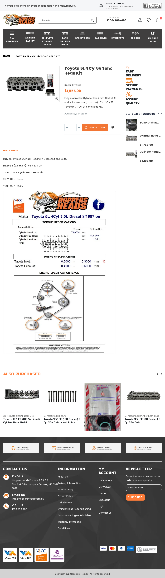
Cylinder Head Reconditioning (74, 509)
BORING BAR (156, 155)
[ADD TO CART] (14, 388)
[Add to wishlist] (112, 127)
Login (101, 506)
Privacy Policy (65, 496)
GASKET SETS (81, 416)
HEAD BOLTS (40, 416)
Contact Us (105, 512)
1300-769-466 (116, 20)
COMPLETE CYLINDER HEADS (127, 416)
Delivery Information (69, 483)
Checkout (104, 500)
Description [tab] (10, 150)
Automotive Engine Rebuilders (74, 515)
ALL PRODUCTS (29, 416)
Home (6, 56)
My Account (105, 480)
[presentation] (158, 114)
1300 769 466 (19, 509)
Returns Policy (65, 489)
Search (92, 20)
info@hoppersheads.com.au (28, 498)
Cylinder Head (65, 502)
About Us (63, 476)
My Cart (103, 493)
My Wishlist (105, 487)
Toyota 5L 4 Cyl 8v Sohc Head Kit (88, 71)
